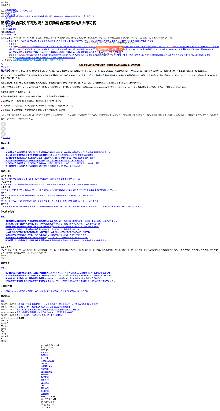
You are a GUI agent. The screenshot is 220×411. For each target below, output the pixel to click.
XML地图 (45, 391)
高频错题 (12, 190)
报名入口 (5, 196)
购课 (178, 55)
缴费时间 (61, 190)
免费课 (57, 201)
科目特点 (89, 201)
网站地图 (45, 388)
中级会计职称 (11, 13)
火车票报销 (6, 207)
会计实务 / (24, 11)
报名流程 (106, 190)
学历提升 (9, 26)
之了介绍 (45, 383)
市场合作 (45, 380)
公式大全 (51, 196)
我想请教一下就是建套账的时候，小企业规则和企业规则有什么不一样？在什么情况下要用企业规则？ (58, 304)
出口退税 (135, 207)
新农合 (62, 207)
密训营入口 (27, 190)
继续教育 (90, 190)
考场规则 (78, 185)
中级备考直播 (93, 47)
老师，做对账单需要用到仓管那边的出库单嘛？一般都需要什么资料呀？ (46, 312)
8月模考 (4, 185)
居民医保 (69, 207)
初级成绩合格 (6, 179)
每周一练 (93, 185)
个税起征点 (15, 207)
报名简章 (35, 179)
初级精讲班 (44, 179)
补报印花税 (86, 207)
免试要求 (98, 190)
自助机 (100, 207)
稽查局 (50, 207)
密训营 (28, 185)
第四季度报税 (26, 207)
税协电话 (75, 196)
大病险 (129, 207)
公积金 (123, 207)
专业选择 (44, 201)
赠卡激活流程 (46, 372)
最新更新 (45, 394)
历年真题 (69, 190)
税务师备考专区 (25, 52)
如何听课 (45, 353)
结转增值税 (115, 207)
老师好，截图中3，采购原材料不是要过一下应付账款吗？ (40, 315)
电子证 (95, 201)
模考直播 (5, 190)
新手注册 (45, 358)
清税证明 (43, 207)
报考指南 (12, 201)
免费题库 (90, 196)
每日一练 (76, 179)
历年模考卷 (45, 185)
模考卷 (19, 190)
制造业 (56, 207)
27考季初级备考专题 (26, 47)
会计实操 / (15, 11)
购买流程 (45, 355)
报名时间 (20, 201)
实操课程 (88, 55)
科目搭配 (83, 196)
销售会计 (106, 207)
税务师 (8, 18)
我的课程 (195, 55)
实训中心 (148, 55)
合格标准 (70, 185)
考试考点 (54, 185)
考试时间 (62, 185)
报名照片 (63, 201)
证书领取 (28, 179)
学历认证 (113, 190)
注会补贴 (83, 190)
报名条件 (12, 196)
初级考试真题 (18, 179)
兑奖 (79, 207)
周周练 (76, 190)
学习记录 (4, 67)
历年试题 (67, 196)
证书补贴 (71, 201)
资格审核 (61, 179)
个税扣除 (35, 207)
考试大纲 (53, 179)
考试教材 (85, 185)
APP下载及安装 (47, 361)
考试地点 (44, 196)
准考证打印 (12, 185)
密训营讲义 (36, 185)
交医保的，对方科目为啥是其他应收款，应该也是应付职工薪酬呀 (43, 307)
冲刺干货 (21, 185)
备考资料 (53, 190)
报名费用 (36, 196)
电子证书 (68, 179)
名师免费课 (21, 41)
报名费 (51, 201)
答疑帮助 (45, 369)
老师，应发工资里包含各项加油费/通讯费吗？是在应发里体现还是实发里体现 (48, 310)
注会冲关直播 (170, 47)
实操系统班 (21, 55)
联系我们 (45, 377)
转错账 (94, 207)
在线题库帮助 (46, 366)
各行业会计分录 (68, 58)
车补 (75, 207)
